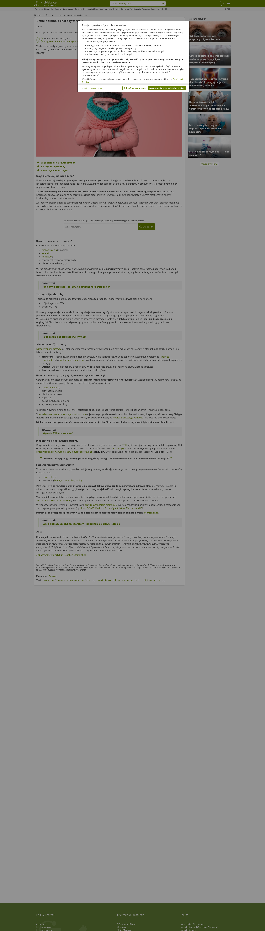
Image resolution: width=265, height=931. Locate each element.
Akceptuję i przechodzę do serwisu (166, 88)
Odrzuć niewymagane (135, 88)
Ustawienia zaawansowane (93, 88)
